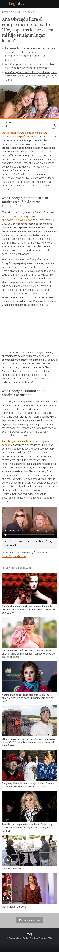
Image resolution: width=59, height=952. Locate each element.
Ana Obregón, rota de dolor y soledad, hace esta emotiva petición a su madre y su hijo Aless (31, 76)
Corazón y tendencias (14, 556)
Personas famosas (29, 920)
